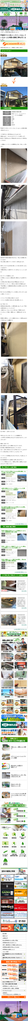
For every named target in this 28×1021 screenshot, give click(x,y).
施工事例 (7, 30)
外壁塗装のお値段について (9, 949)
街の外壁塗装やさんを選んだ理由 (10, 940)
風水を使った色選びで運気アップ (17, 766)
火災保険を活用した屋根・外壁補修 (11, 988)
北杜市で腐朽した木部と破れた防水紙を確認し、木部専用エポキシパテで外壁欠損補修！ (21, 603)
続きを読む (24, 590)
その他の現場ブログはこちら (20, 629)
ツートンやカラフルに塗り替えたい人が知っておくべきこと (18, 795)
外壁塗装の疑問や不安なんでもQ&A (11, 947)
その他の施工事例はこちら (21, 524)
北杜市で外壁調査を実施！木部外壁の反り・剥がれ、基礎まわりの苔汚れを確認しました (21, 620)
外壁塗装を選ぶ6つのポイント (9, 942)
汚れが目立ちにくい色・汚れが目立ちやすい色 (18, 775)
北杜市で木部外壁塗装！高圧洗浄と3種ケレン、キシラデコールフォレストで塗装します (21, 586)
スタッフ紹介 (6, 951)
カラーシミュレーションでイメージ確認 (18, 757)
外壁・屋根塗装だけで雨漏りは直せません (12, 944)
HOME (2, 30)
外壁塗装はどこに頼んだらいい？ (10, 986)
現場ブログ (5, 935)
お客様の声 (5, 938)
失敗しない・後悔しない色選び (18, 747)
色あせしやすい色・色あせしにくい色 (16, 785)
